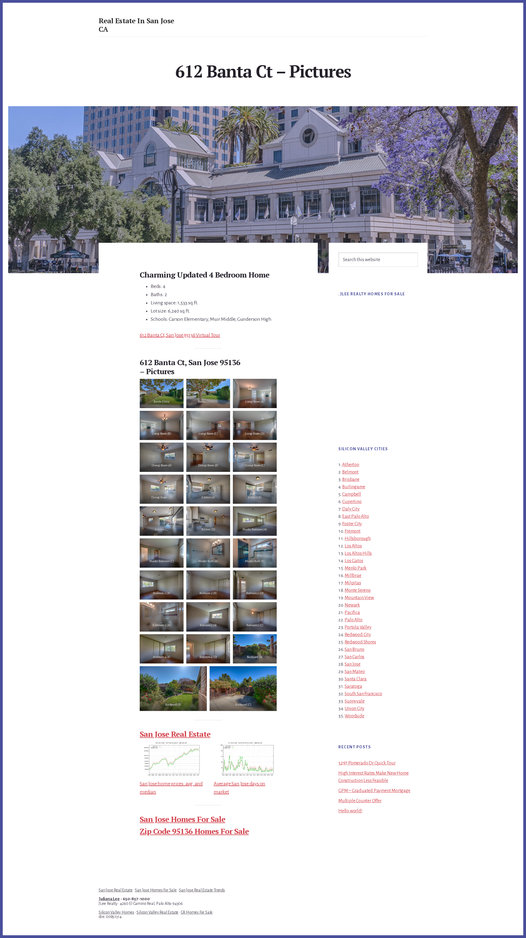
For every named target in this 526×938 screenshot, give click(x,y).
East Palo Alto (355, 516)
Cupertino (351, 501)
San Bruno (354, 649)
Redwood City (358, 634)
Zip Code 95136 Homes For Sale (194, 831)
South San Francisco (363, 693)
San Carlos (354, 656)
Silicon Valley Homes (116, 912)
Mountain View (359, 597)
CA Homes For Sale (197, 912)
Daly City (350, 509)
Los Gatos (354, 560)
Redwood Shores (360, 642)
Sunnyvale (354, 701)
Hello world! (350, 811)
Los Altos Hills (358, 553)
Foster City (352, 523)
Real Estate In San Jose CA (136, 25)
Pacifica (352, 612)
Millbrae (353, 575)
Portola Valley (358, 627)
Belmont (350, 472)
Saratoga (353, 686)
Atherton (350, 464)
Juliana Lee (109, 898)
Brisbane (350, 479)
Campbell (351, 494)
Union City (354, 708)
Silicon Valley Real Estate (157, 912)
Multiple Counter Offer (360, 800)
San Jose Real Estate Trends (202, 890)
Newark (352, 605)
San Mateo (355, 671)
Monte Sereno (358, 590)
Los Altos (353, 546)
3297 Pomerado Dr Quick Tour (367, 763)
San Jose (352, 664)
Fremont (353, 531)
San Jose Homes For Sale (182, 819)
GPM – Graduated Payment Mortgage (374, 790)
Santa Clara (356, 679)
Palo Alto (353, 619)
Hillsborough (358, 538)
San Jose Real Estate (175, 734)
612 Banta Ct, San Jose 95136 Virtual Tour (180, 335)
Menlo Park (356, 568)
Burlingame (353, 486)
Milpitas (353, 583)
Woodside (354, 716)
